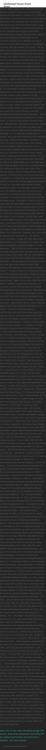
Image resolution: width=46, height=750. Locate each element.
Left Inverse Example (17, 740)
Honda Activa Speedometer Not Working (24, 734)
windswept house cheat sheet (17, 5)
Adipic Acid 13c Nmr (8, 730)
